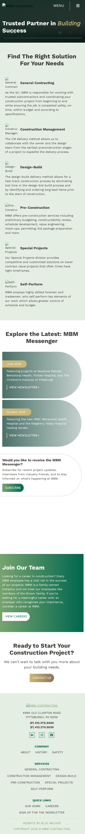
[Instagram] (41, 735)
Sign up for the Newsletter (41, 812)
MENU (58, 5)
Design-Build (66, 775)
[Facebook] (51, 735)
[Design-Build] (41, 178)
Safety (57, 752)
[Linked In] (32, 735)
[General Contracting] (41, 96)
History (41, 752)
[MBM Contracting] (13, 6)
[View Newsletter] (41, 375)
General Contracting (42, 769)
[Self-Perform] (41, 293)
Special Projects (59, 782)
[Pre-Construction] (41, 219)
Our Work (32, 806)
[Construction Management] (41, 139)
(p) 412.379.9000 (42, 722)
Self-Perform (42, 788)
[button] (78, 6)
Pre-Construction (25, 782)
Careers (52, 806)
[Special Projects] (41, 257)
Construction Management (29, 775)
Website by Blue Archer (42, 823)
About (25, 752)
